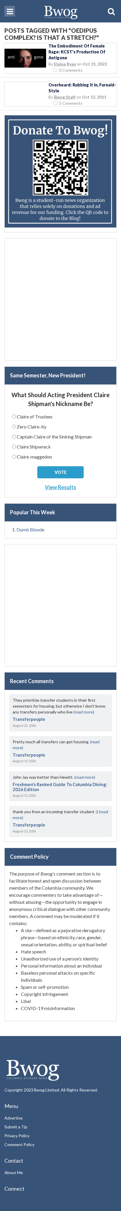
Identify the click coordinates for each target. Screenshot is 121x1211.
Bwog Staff (64, 96)
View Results (60, 487)
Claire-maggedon (34, 456)
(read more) (83, 711)
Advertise (13, 1117)
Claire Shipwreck (34, 446)
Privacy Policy (16, 1135)
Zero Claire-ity (31, 426)
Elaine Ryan (65, 63)
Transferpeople (29, 719)
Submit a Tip (15, 1126)
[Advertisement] (60, 299)
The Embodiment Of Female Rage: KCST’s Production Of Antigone (76, 51)
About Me (13, 1172)
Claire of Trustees (35, 416)
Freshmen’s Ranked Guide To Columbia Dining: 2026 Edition (60, 787)
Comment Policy (19, 1144)
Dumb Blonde (30, 529)
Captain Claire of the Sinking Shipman (54, 436)
